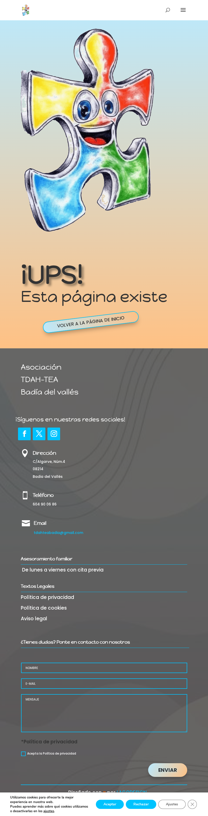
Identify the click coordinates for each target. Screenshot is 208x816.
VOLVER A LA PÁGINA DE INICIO (91, 322)
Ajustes (172, 804)
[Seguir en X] (39, 434)
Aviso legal (34, 618)
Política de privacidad (47, 597)
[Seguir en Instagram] (53, 434)
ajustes (48, 811)
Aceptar (109, 804)
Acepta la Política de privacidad (51, 753)
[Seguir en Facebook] (24, 434)
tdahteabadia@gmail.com (58, 532)
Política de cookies (44, 608)
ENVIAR (167, 770)
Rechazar (141, 804)
